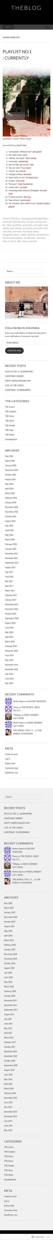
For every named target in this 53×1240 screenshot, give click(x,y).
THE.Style (9, 430)
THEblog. (17, 715)
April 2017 (9, 586)
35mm (45, 219)
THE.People (10, 425)
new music (17, 231)
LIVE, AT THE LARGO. (14, 385)
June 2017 (9, 577)
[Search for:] (47, 27)
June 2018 (9, 530)
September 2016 (12, 618)
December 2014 (11, 665)
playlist (17, 235)
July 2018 (9, 526)
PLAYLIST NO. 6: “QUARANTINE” (19, 371)
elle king (27, 197)
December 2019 (11, 470)
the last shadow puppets (13, 238)
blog (23, 222)
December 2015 (11, 651)
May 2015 (9, 660)
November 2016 (11, 609)
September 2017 (12, 563)
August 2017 (10, 567)
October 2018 (10, 516)
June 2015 (9, 655)
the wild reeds (29, 238)
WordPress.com (11, 773)
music (45, 228)
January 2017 (10, 600)
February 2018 (11, 544)
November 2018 (11, 512)
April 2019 (9, 489)
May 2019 (9, 484)
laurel (25, 155)
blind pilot (27, 174)
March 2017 (10, 591)
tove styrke (26, 168)
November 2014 (11, 669)
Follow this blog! (14, 351)
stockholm (31, 235)
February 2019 (11, 498)
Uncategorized (27, 219)
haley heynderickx (25, 184)
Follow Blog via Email (22, 328)
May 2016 (9, 632)
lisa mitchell (21, 171)
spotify (23, 235)
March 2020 (10, 461)
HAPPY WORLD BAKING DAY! (18, 381)
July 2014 (9, 674)
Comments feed (11, 768)
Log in (7, 759)
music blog (7, 231)
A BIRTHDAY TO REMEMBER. (18, 390)
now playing (27, 231)
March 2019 (10, 493)
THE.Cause (10, 407)
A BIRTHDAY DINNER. (14, 376)
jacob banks (26, 200)
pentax (36, 231)
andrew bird (23, 161)
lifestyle (18, 228)
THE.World (9, 435)
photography (8, 235)
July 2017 (9, 572)
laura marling (31, 158)
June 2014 (9, 679)
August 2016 (10, 623)
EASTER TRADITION (37, 701)
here (24, 145)
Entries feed (10, 763)
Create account (11, 754)
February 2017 (11, 595)
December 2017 (11, 553)
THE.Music (15, 219)
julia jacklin (37, 152)
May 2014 (9, 683)
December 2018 (11, 507)
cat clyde (23, 187)
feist (32, 165)
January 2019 (10, 502)
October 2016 (10, 614)
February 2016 (11, 646)
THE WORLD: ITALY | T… (24, 730)
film (4, 225)
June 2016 (9, 628)
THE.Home (9, 416)
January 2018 (10, 549)
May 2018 (9, 535)
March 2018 (10, 540)
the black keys (32, 178)
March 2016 (10, 642)
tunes (5, 241)
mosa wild (20, 181)
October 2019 (10, 475)
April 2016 (9, 637)
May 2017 (9, 581)
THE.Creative (10, 411)
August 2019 (10, 479)
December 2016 (11, 604)
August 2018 (10, 521)
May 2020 (9, 456)
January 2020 (10, 465)
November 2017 (11, 558)
